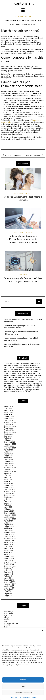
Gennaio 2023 (9, 464)
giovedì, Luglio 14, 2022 (28, 24)
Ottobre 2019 (9, 541)
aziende (6, 617)
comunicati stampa (11, 623)
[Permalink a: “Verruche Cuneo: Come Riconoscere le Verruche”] (23, 179)
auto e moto (8, 613)
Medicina (19, 16)
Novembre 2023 (10, 444)
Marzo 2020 (8, 531)
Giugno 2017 (8, 594)
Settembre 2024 (10, 432)
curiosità (7, 625)
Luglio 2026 (8, 408)
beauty (6, 619)
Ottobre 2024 (9, 430)
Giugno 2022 (8, 477)
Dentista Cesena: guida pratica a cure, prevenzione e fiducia (19, 327)
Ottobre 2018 (9, 564)
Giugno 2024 (8, 436)
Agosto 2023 (8, 450)
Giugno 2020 (8, 525)
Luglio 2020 (8, 523)
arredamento (8, 611)
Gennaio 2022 (9, 487)
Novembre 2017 (9, 584)
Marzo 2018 (8, 578)
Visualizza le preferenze (23, 693)
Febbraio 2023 (9, 462)
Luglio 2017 (8, 592)
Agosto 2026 (8, 406)
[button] (42, 630)
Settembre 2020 (10, 519)
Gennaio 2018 (9, 580)
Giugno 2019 (8, 548)
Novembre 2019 (10, 539)
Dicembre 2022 (9, 466)
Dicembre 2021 (9, 489)
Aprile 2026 (8, 414)
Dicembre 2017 (9, 582)
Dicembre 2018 (9, 560)
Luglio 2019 (8, 546)
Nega (23, 686)
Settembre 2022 (10, 472)
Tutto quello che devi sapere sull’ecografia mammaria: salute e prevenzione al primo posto (23, 239)
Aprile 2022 (8, 481)
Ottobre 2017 (9, 586)
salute (28, 16)
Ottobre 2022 (9, 470)
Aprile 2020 (8, 529)
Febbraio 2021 (9, 509)
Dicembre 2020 (9, 513)
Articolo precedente (13, 155)
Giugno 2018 (8, 572)
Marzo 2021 (8, 507)
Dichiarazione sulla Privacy (28, 697)
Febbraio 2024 (9, 440)
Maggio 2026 (8, 412)
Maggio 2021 (8, 503)
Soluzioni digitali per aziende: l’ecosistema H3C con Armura (21, 333)
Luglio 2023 (8, 452)
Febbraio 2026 (9, 416)
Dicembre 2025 (9, 420)
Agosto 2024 (8, 434)
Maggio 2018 (8, 574)
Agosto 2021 (8, 497)
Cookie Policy (14, 697)
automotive (8, 615)
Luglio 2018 (8, 570)
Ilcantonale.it (23, 3)
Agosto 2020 (8, 521)
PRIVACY (28, 391)
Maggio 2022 (8, 479)
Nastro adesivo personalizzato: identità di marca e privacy (21, 339)
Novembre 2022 (10, 468)
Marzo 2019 (8, 554)
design (6, 627)
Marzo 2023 (8, 460)
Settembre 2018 (9, 566)
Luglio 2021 (8, 499)
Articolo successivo (33, 155)
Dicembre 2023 (9, 442)
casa (5, 621)
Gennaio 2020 (9, 535)
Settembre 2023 (10, 448)
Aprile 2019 (8, 552)
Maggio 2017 (8, 596)
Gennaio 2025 (9, 428)
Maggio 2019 (8, 550)
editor (13, 24)
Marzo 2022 (8, 483)
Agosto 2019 (8, 544)
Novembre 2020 (10, 515)
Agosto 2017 (8, 590)
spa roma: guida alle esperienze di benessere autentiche (22, 345)
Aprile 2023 (8, 458)
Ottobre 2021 (9, 493)
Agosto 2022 (8, 474)
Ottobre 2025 (9, 424)
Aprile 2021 (8, 505)
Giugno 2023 (8, 454)
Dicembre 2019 (9, 537)
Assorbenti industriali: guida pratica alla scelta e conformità (23, 321)
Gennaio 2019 (9, 558)
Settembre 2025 (10, 426)
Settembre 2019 (9, 542)
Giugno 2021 (8, 501)
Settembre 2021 (9, 495)
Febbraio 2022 (9, 485)
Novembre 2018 (10, 562)
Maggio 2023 (8, 456)
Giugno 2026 (8, 410)
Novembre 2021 (10, 491)
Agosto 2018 (8, 568)
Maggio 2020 (9, 527)
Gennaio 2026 (9, 418)
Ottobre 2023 (9, 446)
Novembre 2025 (10, 422)
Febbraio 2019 (9, 556)
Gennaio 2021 (9, 511)
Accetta (23, 680)
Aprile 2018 (8, 576)
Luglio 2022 (8, 475)
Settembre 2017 (9, 588)
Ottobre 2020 (9, 517)
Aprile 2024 (8, 438)
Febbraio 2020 (9, 533)
